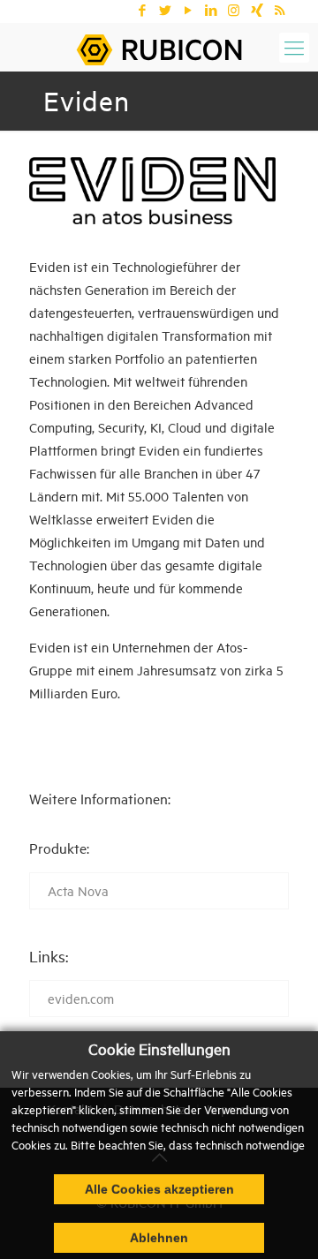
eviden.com (81, 998)
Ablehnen (159, 1238)
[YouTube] (187, 10)
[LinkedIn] (210, 10)
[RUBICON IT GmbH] (159, 47)
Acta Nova (78, 890)
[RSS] (279, 10)
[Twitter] (164, 10)
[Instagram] (233, 10)
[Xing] (256, 10)
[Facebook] (141, 10)
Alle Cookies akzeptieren (159, 1189)
